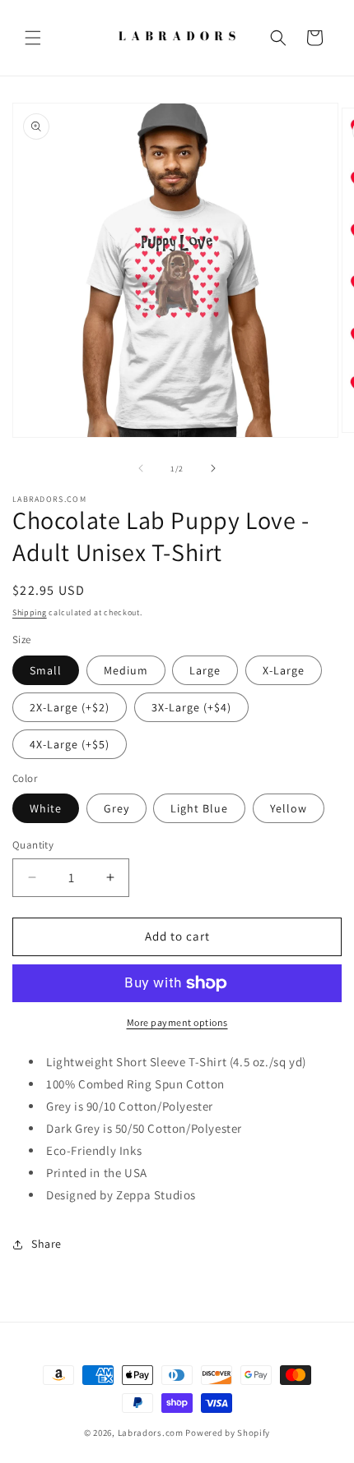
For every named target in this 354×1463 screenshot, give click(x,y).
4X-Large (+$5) (69, 744)
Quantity (33, 845)
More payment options (177, 1022)
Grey (116, 808)
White (46, 808)
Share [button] (46, 1243)
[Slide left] (141, 468)
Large (205, 670)
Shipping (29, 612)
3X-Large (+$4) (191, 707)
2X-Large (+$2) (69, 707)
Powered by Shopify (227, 1432)
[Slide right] (213, 468)
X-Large (284, 670)
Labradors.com (151, 1432)
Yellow (288, 808)
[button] (33, 38)
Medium (126, 670)
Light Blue (199, 808)
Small (46, 670)
